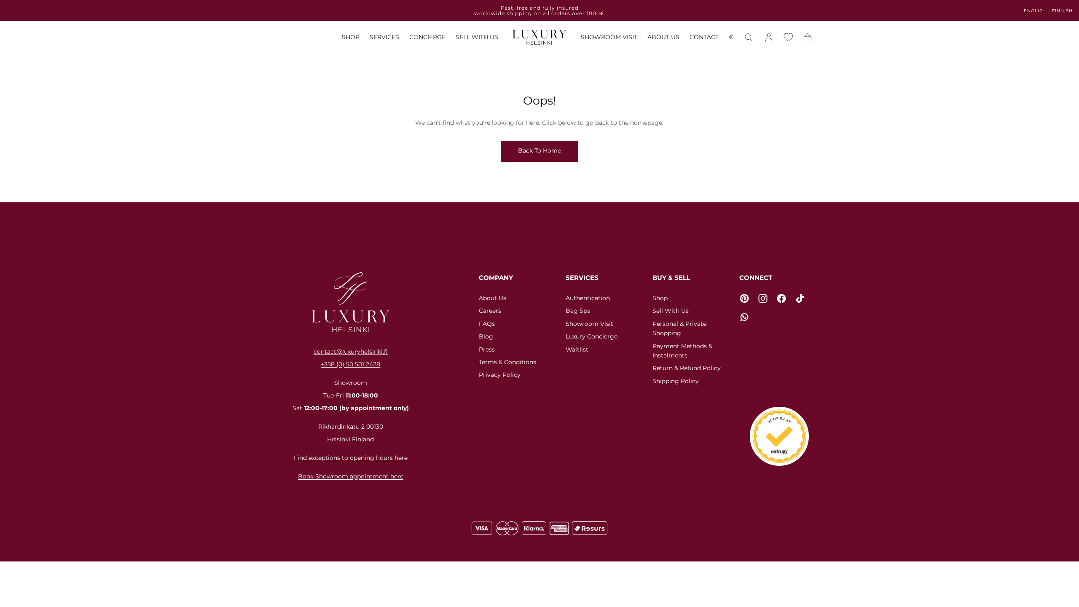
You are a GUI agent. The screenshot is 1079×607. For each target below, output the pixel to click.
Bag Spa (578, 310)
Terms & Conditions (507, 362)
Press (487, 349)
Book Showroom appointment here (350, 476)
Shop (660, 298)
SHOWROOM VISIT (609, 37)
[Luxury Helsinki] (351, 302)
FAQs (487, 324)
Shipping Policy (675, 381)
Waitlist (577, 349)
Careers (490, 310)
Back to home (539, 150)
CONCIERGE (427, 37)
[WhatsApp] (744, 317)
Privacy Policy (500, 375)
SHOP (351, 37)
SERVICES (384, 37)
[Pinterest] (744, 298)
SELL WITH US (477, 37)
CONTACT (704, 37)
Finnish (1062, 10)
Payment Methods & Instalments (682, 350)
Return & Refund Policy (686, 368)
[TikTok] (800, 298)
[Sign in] (769, 37)
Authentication (588, 298)
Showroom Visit (589, 324)
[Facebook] (781, 298)
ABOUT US (663, 37)
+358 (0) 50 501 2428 (350, 364)
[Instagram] (763, 298)
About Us (492, 298)
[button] (731, 38)
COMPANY (496, 278)
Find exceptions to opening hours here (351, 458)
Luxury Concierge (591, 336)
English (1035, 10)
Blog (486, 336)
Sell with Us (670, 310)
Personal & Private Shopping (679, 328)
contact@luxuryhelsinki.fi (351, 351)
